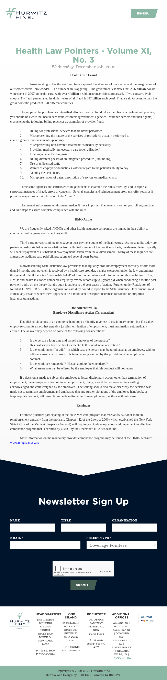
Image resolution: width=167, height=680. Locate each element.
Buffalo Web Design (59, 675)
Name (15, 520)
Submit (82, 584)
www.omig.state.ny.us (24, 442)
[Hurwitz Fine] (26, 13)
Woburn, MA (122, 657)
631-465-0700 (72, 646)
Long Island (71, 616)
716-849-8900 (47, 650)
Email (16, 538)
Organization (124, 520)
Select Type (99, 538)
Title (66, 520)
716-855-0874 (47, 654)
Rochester (96, 614)
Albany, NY (121, 622)
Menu (145, 13)
